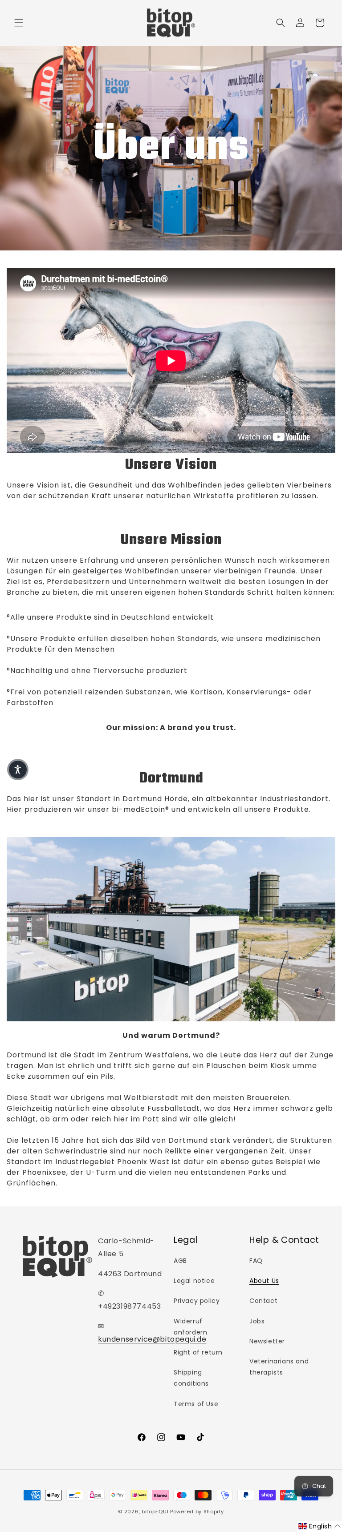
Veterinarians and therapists (279, 1367)
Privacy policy (197, 1300)
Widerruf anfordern (190, 1327)
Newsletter (267, 1341)
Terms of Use (196, 1403)
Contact (263, 1300)
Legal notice (194, 1280)
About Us (264, 1280)
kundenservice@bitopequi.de (152, 1339)
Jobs (257, 1321)
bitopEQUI (155, 1511)
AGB (180, 1260)
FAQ (256, 1260)
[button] (18, 22)
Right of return (198, 1352)
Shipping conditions (191, 1378)
